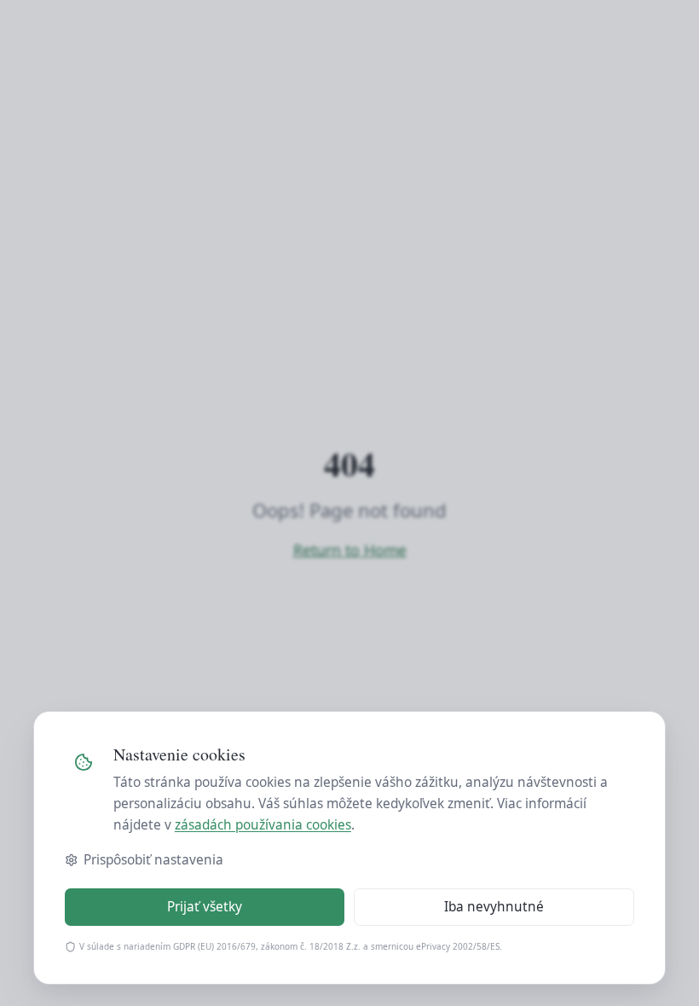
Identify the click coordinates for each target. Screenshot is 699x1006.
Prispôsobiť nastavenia (153, 860)
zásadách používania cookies (263, 825)
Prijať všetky (204, 907)
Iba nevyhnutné (494, 907)
